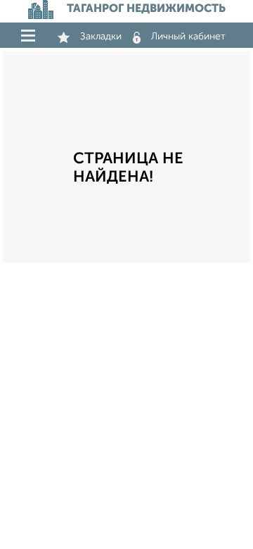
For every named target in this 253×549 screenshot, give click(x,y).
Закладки (101, 37)
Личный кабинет (188, 37)
